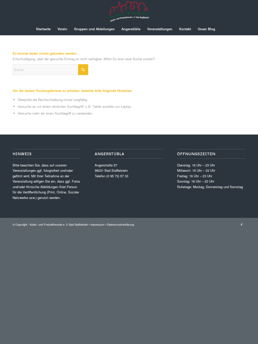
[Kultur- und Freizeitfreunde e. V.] (129, 11)
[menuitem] (43, 29)
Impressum (97, 224)
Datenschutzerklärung (120, 224)
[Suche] (221, 29)
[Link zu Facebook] (241, 224)
